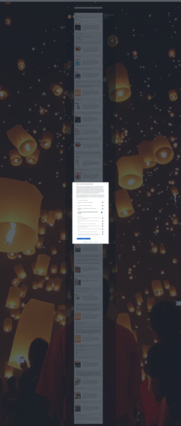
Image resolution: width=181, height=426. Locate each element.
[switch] (102, 202)
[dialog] (90, 213)
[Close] (107, 184)
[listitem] (90, 200)
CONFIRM (83, 238)
